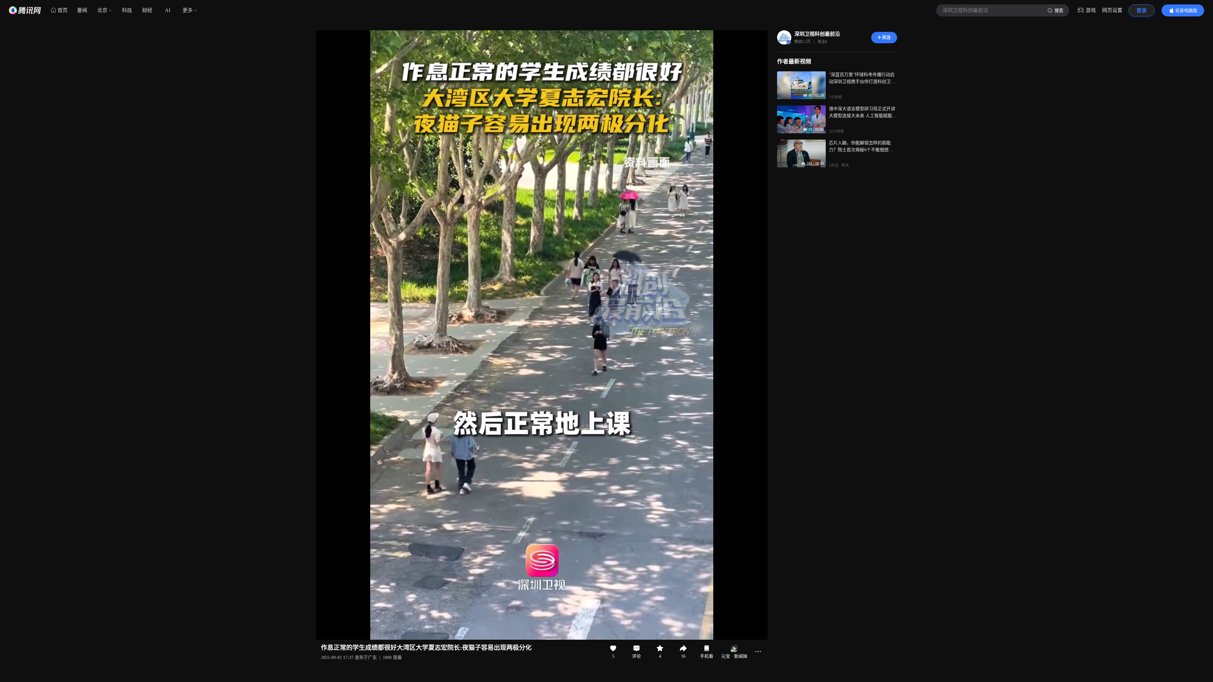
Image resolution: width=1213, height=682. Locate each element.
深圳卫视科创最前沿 (817, 34)
